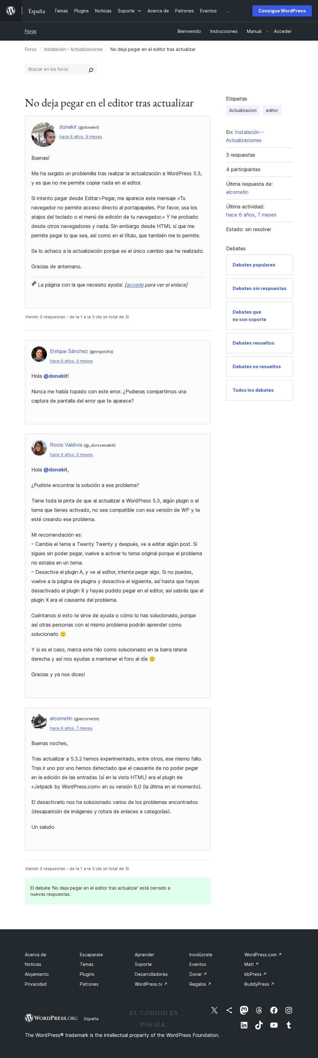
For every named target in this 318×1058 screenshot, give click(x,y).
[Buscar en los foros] (91, 69)
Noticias (33, 964)
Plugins (87, 974)
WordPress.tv (151, 984)
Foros (30, 31)
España (91, 1018)
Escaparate (91, 954)
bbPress (255, 974)
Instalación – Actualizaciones (73, 49)
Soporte (143, 964)
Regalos (200, 984)
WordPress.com (263, 954)
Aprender (144, 954)
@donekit (55, 376)
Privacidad (36, 984)
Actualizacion (243, 110)
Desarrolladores (151, 974)
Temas (86, 964)
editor (272, 110)
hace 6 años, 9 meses (80, 136)
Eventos (197, 964)
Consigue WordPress (282, 10)
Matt (251, 964)
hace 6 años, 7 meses (71, 728)
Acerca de (35, 954)
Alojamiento (37, 974)
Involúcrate (200, 954)
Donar (198, 974)
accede (134, 285)
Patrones (89, 984)
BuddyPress (259, 984)
